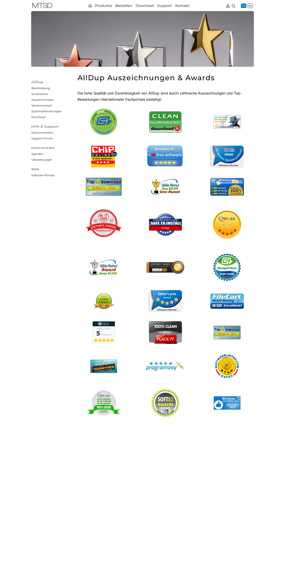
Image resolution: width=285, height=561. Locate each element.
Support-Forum (42, 138)
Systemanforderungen (46, 111)
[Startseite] (90, 5)
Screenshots (39, 94)
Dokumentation (42, 132)
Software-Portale (42, 175)
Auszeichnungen (42, 99)
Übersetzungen (41, 159)
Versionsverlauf (41, 105)
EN (250, 5)
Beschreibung (40, 88)
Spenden (37, 154)
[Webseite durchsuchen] (233, 5)
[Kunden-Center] (228, 5)
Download (38, 117)
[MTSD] (42, 6)
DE (243, 5)
